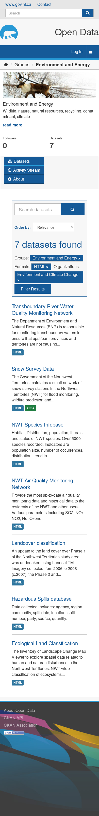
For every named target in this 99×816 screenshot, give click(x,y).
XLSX (31, 408)
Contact (44, 4)
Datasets (21, 161)
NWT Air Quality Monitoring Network (42, 484)
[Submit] (87, 13)
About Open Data (19, 710)
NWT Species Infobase (37, 424)
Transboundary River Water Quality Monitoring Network (43, 309)
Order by (21, 227)
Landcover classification (38, 542)
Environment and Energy (63, 64)
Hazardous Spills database (42, 598)
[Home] (6, 64)
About (18, 179)
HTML (17, 352)
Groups (21, 64)
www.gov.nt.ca (18, 4)
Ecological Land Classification (45, 643)
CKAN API (13, 718)
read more (12, 125)
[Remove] (79, 258)
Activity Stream (26, 170)
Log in (76, 51)
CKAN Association (21, 725)
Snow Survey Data (33, 368)
